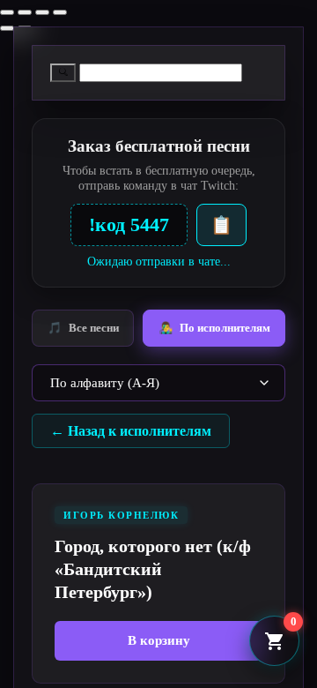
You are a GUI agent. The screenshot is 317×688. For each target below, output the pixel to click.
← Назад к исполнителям (130, 430)
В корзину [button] (159, 640)
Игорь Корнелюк (121, 515)
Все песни (83, 327)
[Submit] (63, 73)
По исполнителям (214, 327)
